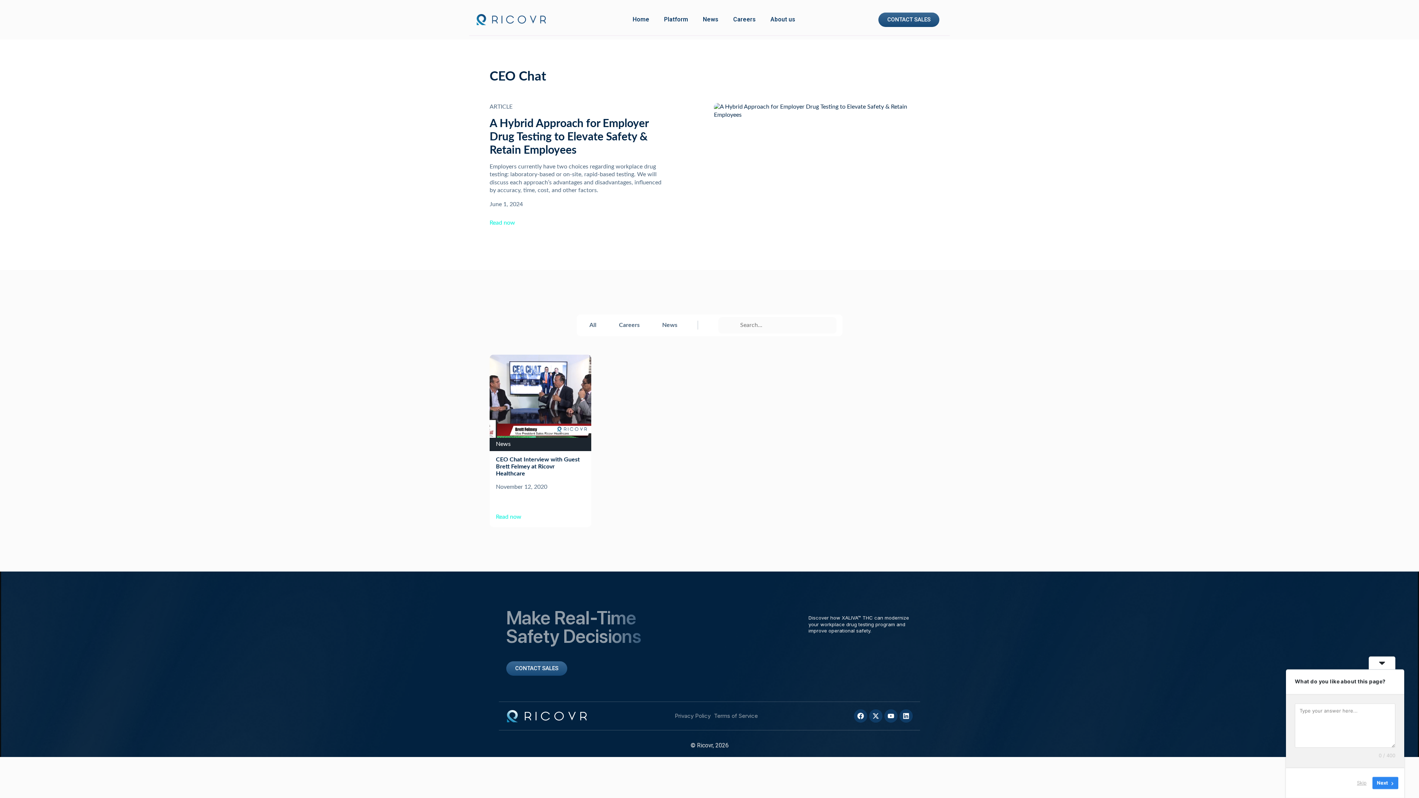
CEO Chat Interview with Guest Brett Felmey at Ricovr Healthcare (538, 467)
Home (641, 19)
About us (782, 19)
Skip (1362, 783)
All (592, 325)
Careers (744, 19)
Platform (676, 19)
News (710, 19)
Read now (502, 223)
